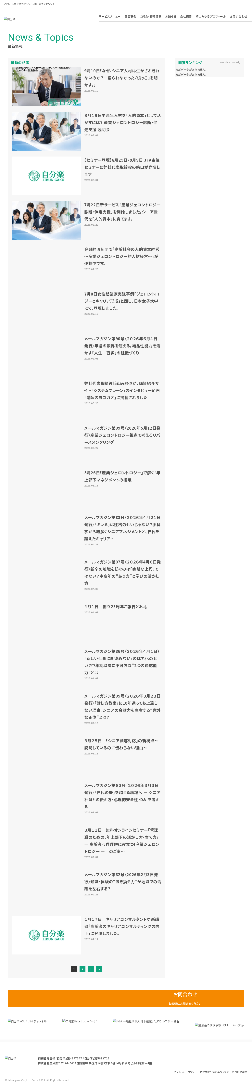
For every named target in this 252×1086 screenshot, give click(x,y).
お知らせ (170, 16)
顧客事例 (130, 16)
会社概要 (186, 16)
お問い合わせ (238, 16)
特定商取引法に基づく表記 (214, 1071)
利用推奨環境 (239, 1071)
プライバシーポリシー (185, 1071)
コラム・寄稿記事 (150, 16)
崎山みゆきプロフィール (211, 16)
